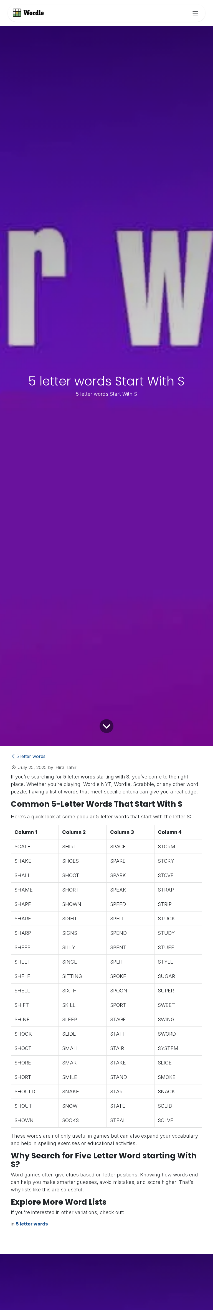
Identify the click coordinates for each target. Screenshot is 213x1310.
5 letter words (30, 756)
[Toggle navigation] (195, 13)
